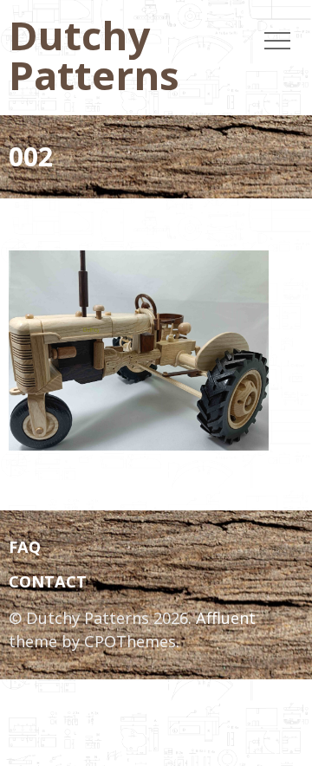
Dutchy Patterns (94, 54)
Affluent (226, 617)
